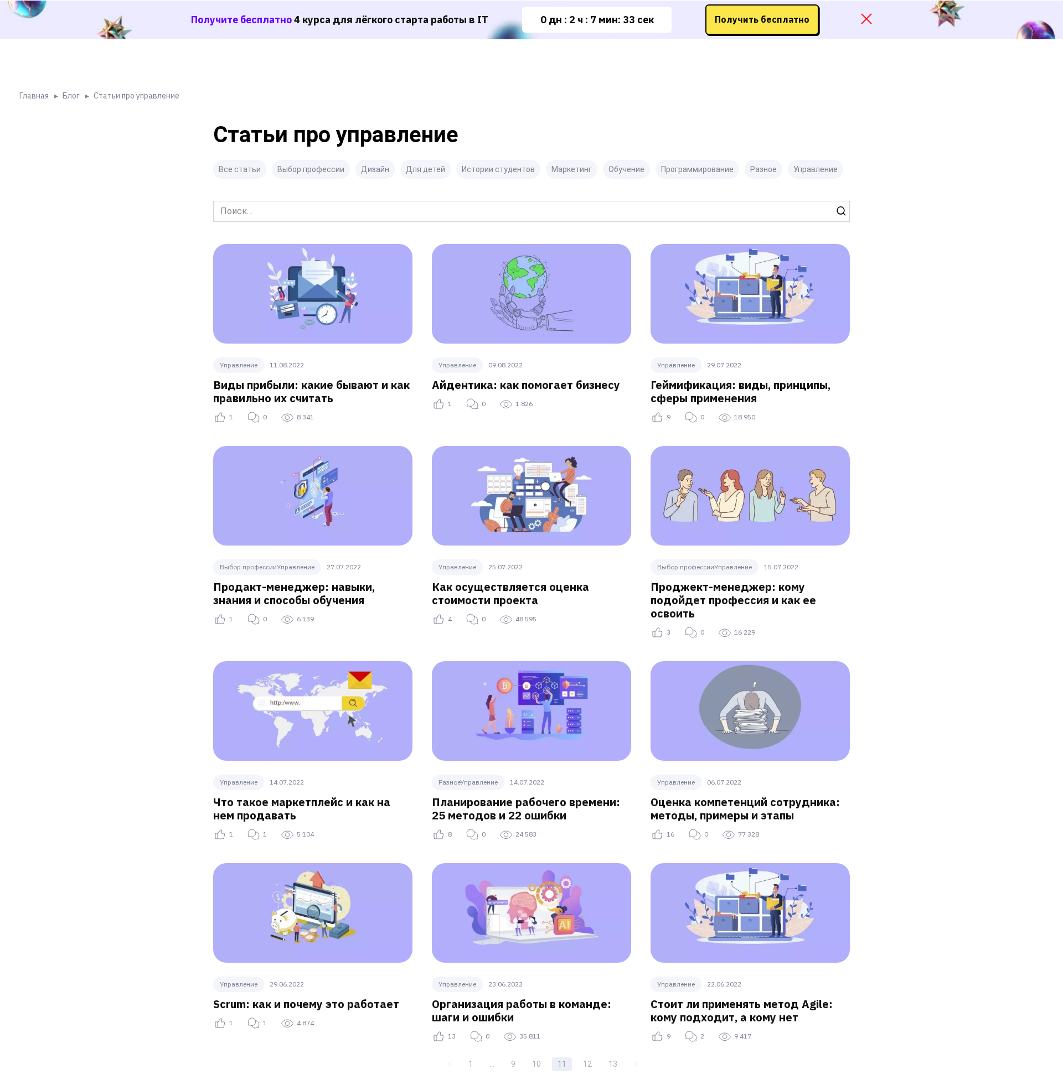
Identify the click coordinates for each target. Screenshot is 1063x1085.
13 (612, 1064)
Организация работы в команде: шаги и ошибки (521, 1010)
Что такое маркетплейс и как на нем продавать (301, 809)
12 (587, 1064)
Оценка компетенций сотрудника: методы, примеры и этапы (745, 809)
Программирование (697, 169)
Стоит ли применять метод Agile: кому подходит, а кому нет (742, 1010)
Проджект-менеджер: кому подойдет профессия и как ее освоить (733, 600)
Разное (763, 169)
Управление (815, 169)
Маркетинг (571, 169)
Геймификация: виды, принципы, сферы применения (740, 391)
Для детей (425, 169)
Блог (71, 96)
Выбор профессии (310, 169)
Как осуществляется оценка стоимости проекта (510, 593)
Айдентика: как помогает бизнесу (526, 384)
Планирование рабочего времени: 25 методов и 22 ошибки (526, 809)
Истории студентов (498, 169)
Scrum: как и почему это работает (306, 1003)
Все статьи (240, 169)
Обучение (626, 169)
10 (536, 1064)
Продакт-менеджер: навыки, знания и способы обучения (294, 593)
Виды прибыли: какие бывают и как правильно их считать (311, 391)
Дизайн (375, 169)
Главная (34, 96)
